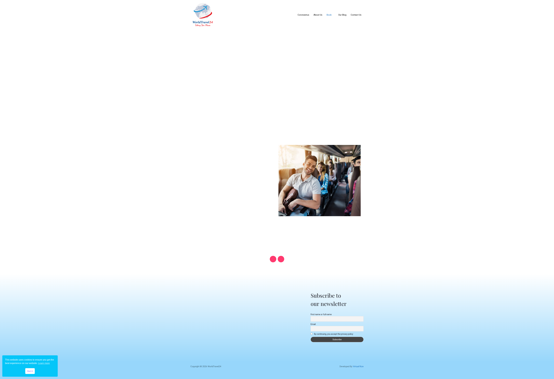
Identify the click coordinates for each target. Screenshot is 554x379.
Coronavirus (303, 15)
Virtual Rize (358, 366)
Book (329, 15)
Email (313, 324)
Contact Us (356, 15)
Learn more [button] (44, 363)
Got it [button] (30, 371)
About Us (318, 15)
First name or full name (321, 314)
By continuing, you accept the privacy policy (333, 334)
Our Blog (342, 15)
